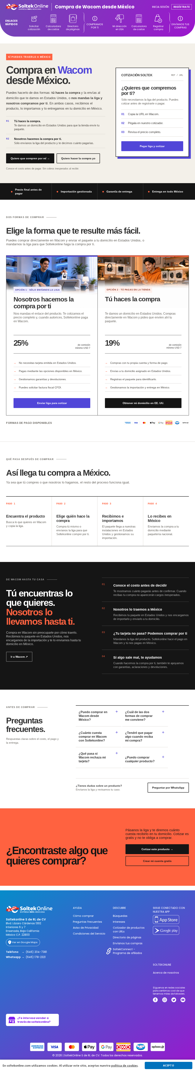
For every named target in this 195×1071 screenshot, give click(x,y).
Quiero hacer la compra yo (78, 158)
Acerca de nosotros (166, 973)
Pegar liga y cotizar (152, 146)
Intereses (119, 922)
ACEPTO (168, 1065)
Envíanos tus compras (127, 943)
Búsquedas (120, 916)
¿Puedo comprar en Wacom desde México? (93, 715)
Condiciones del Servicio (89, 934)
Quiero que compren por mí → (30, 158)
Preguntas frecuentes (87, 922)
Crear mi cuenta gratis (157, 861)
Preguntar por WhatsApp (168, 787)
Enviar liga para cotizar (52, 403)
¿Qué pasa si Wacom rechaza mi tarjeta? (92, 757)
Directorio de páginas (127, 937)
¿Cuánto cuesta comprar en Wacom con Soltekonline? (93, 736)
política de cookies (124, 1065)
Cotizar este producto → (157, 849)
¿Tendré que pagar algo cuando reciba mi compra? (139, 736)
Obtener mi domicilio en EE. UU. (143, 403)
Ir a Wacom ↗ (19, 656)
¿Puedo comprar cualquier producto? (140, 759)
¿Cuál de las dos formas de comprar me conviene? (139, 715)
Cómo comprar (83, 916)
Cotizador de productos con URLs (129, 929)
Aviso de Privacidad (85, 928)
